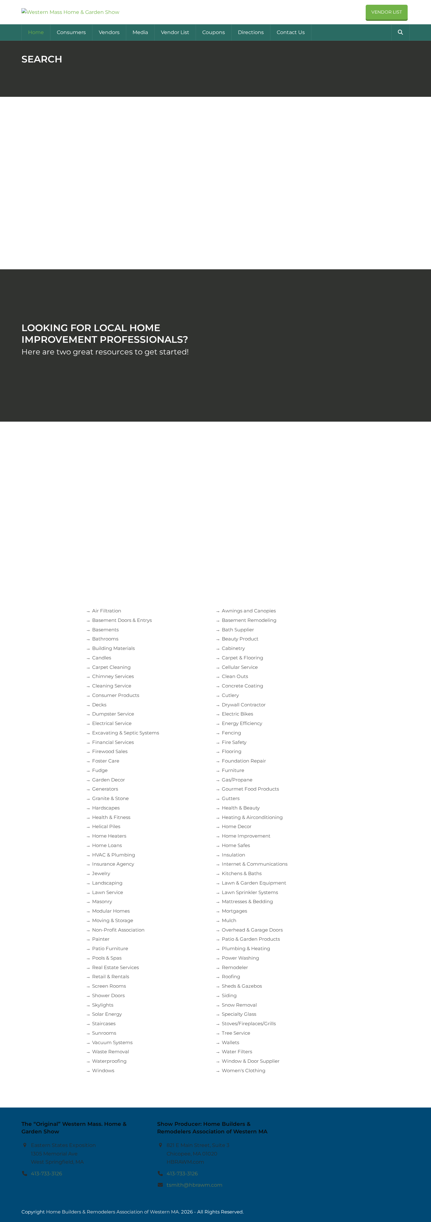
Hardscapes (106, 808)
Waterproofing (109, 1061)
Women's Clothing (243, 1070)
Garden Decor (108, 780)
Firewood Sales (109, 751)
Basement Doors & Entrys (122, 620)
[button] (400, 32)
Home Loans (107, 845)
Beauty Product (240, 639)
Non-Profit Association (118, 930)
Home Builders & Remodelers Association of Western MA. (113, 1212)
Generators (105, 789)
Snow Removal (239, 1005)
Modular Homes (111, 911)
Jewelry (101, 873)
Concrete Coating (242, 686)
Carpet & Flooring (242, 658)
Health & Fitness (111, 817)
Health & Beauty (241, 808)
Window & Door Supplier (251, 1061)
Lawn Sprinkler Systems (250, 892)
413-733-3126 (46, 1173)
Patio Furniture (110, 948)
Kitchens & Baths (242, 873)
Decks (99, 705)
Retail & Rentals (110, 976)
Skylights (102, 1005)
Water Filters (237, 1052)
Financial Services (113, 742)
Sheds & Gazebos (242, 986)
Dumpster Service (113, 714)
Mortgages (234, 911)
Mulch (229, 920)
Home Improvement (246, 836)
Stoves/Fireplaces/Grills (249, 1023)
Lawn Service (107, 892)
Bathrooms (105, 639)
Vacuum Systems (112, 1042)
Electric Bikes (237, 714)
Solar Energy (107, 1014)
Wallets (230, 1042)
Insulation (233, 855)
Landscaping (107, 883)
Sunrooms (104, 1033)
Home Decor (236, 826)
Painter (100, 939)
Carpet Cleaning (111, 667)
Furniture (233, 770)
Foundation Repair (244, 761)
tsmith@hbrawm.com (194, 1185)
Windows (103, 1070)
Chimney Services (113, 676)
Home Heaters (109, 836)
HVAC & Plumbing (113, 855)
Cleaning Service (111, 686)
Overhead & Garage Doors (252, 930)
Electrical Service (112, 723)
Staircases (103, 1023)
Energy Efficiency (242, 723)
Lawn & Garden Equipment (254, 883)
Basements (105, 630)
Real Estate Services (115, 967)
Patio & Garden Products (251, 939)
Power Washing (240, 958)
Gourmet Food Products (250, 789)
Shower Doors (108, 995)
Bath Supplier (238, 630)
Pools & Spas (106, 958)
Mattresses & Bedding (247, 901)
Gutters (230, 798)
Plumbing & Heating (246, 948)
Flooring (231, 751)
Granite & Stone (110, 798)
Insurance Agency (113, 864)
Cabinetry (233, 648)
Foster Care (105, 761)
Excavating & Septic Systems (125, 733)
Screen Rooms (109, 986)
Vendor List (386, 12)
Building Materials (113, 648)
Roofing (231, 976)
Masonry (102, 901)
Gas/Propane (237, 780)
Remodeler (235, 967)
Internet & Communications (254, 864)
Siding (229, 995)
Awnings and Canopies (249, 611)
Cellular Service (240, 667)
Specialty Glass (239, 1014)
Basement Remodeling (249, 620)
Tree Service (236, 1033)
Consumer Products (115, 695)
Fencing (231, 733)
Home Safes (236, 845)
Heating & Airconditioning (252, 817)
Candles (101, 658)
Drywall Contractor (244, 705)
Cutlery (230, 695)
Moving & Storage (112, 920)
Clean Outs (235, 676)
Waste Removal (110, 1052)
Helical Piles (106, 826)
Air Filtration (106, 611)
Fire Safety (234, 742)
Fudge (100, 770)
